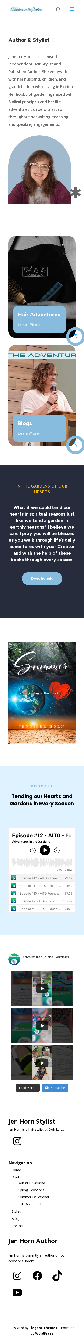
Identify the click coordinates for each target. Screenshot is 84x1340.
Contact (18, 1226)
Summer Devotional (33, 1197)
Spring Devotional (31, 1190)
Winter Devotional (32, 1183)
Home (16, 1170)
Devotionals (42, 578)
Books (16, 1177)
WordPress (44, 1333)
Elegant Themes (43, 1328)
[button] (12, 690)
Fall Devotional (29, 1204)
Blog (15, 1218)
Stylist (16, 1211)
